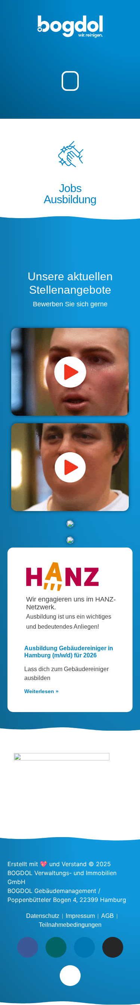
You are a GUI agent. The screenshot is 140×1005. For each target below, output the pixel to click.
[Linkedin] (84, 947)
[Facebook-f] (27, 947)
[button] (70, 81)
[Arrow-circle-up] (70, 975)
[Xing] (56, 947)
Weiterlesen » (41, 691)
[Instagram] (112, 947)
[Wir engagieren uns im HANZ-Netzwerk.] (62, 576)
